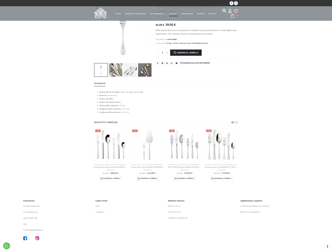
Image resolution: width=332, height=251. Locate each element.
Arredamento (157, 14)
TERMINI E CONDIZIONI (177, 218)
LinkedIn (167, 63)
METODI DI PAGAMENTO (250, 212)
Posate (205, 43)
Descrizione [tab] (99, 83)
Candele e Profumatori (136, 14)
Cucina (172, 14)
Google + (172, 63)
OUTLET (213, 14)
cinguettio (162, 63)
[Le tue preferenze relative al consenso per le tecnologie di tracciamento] (327, 246)
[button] (232, 122)
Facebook (158, 63)
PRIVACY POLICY (174, 206)
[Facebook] (231, 3)
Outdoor (201, 14)
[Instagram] (236, 3)
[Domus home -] (100, 13)
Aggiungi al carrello (187, 52)
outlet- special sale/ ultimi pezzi (187, 43)
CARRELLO (100, 212)
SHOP (98, 206)
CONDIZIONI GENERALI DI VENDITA (254, 206)
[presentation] (95, 33)
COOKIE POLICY (174, 212)
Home (118, 14)
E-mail (176, 63)
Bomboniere (187, 14)
